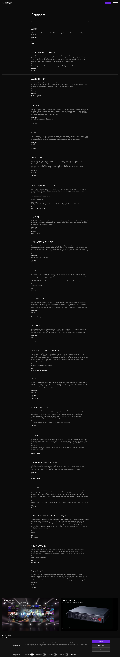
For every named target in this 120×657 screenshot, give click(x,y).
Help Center (7, 636)
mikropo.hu (34, 397)
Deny (101, 649)
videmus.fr (34, 589)
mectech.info (35, 342)
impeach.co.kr (35, 233)
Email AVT (34, 70)
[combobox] (60, 23)
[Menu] (115, 3)
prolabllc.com (35, 507)
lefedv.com (34, 537)
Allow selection (101, 645)
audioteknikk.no (36, 95)
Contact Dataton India (38, 208)
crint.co (33, 148)
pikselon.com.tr (35, 478)
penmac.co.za (35, 453)
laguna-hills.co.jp (36, 317)
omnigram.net (35, 427)
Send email (34, 97)
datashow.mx (35, 177)
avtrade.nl (34, 124)
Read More (7, 627)
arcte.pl (33, 43)
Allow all (101, 641)
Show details (73, 654)
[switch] (44, 654)
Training (5, 638)
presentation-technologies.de (39, 370)
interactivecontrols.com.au (39, 262)
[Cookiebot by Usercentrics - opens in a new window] (16, 654)
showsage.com (35, 562)
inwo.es (33, 290)
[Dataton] (7, 3)
